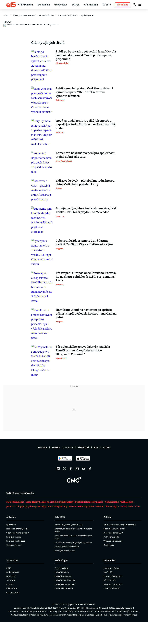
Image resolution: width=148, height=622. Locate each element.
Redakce (56, 447)
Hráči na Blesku (48, 502)
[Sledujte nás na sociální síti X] (64, 468)
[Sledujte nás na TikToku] (90, 468)
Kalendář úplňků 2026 (15, 541)
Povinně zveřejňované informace (123, 614)
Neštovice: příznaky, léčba (17, 528)
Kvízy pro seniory (13, 537)
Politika (107, 517)
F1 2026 (9, 584)
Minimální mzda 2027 (112, 584)
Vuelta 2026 (134, 506)
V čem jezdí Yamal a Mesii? (17, 532)
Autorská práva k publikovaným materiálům (27, 611)
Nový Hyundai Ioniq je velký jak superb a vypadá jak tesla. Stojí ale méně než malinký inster (86, 124)
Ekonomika (43, 4)
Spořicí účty (108, 572)
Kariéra (106, 447)
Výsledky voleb (87, 15)
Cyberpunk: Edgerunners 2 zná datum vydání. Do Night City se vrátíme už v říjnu (84, 242)
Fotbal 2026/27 (12, 572)
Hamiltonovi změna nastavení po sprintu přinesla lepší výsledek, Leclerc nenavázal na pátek (86, 313)
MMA (8, 568)
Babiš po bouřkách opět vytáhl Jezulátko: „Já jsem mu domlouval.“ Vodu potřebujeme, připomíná (86, 55)
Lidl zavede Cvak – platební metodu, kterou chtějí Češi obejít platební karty (85, 182)
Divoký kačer (108, 545)
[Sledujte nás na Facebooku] (71, 468)
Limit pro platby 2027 (112, 576)
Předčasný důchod (111, 568)
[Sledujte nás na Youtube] (83, 468)
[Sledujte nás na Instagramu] (77, 468)
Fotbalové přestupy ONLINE (62, 506)
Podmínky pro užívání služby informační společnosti (70, 611)
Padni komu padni (111, 537)
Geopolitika (60, 4)
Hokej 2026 (11, 576)
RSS (96, 447)
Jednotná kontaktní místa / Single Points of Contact (72, 614)
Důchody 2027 (109, 580)
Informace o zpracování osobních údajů (112, 611)
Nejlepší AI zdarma (63, 576)
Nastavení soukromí (19, 614)
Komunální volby (46, 15)
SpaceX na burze (62, 568)
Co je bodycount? (13, 545)
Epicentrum (11, 524)
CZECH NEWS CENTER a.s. (84, 604)
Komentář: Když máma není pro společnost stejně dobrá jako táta (85, 154)
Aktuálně (11, 517)
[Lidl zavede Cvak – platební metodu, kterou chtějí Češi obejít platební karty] (42, 190)
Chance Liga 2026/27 (115, 506)
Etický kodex (101, 614)
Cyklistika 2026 (12, 592)
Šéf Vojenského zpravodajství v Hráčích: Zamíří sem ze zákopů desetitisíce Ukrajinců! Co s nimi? (83, 350)
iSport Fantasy (65, 502)
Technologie (61, 560)
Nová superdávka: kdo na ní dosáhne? (119, 524)
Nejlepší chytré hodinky (65, 580)
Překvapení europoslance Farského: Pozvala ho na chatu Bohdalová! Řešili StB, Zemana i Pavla (86, 276)
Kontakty (42, 447)
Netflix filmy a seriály (64, 588)
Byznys (75, 4)
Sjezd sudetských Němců (114, 528)
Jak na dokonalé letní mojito (67, 546)
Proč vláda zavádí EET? (113, 532)
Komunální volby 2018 (67, 15)
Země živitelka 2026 (111, 588)
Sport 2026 (12, 560)
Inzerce (69, 447)
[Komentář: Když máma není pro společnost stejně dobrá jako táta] (42, 162)
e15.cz (6, 15)
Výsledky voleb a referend (24, 15)
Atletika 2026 (11, 588)
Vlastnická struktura (39, 614)
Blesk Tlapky (32, 502)
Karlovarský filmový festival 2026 (69, 524)
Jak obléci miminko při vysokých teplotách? (73, 542)
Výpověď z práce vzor (112, 541)
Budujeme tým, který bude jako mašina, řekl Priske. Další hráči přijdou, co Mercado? (86, 210)
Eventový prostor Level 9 (90, 506)
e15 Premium (25, 4)
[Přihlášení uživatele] (134, 4)
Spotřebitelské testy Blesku (89, 502)
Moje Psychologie (15, 502)
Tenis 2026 (10, 580)
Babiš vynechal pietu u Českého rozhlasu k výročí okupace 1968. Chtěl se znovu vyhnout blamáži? (85, 92)
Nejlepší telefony (62, 572)
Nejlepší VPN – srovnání (65, 584)
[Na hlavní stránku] (11, 4)
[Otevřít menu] (140, 4)
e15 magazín (91, 4)
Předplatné (83, 447)
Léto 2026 (60, 517)
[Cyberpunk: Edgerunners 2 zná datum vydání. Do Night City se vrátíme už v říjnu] (42, 252)
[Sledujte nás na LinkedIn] (58, 468)
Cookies (134, 611)
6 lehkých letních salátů (65, 550)
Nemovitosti (111, 502)
